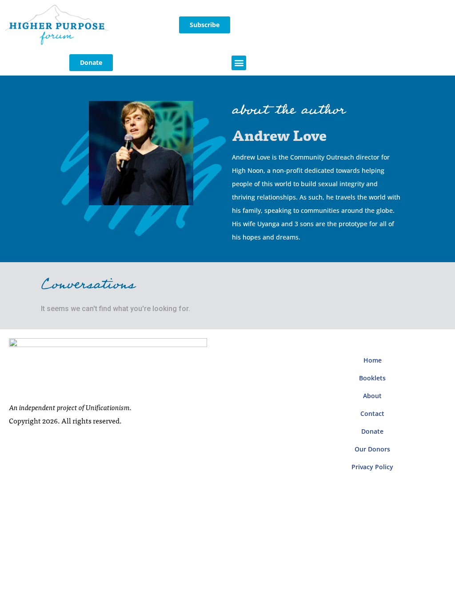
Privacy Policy (372, 467)
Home (372, 360)
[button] (238, 63)
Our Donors (372, 449)
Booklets (372, 378)
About (372, 395)
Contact (372, 413)
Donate (372, 431)
